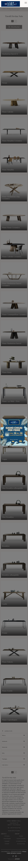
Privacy (24, 851)
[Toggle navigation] (26, 3)
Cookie (8, 853)
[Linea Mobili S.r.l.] (10, 4)
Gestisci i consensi (16, 853)
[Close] (26, 417)
